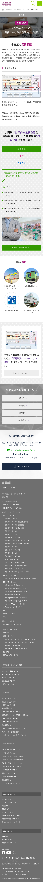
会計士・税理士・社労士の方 (12, 763)
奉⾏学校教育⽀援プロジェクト (14, 728)
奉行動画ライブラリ (9, 681)
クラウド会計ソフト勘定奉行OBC (13, 9)
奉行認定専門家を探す (11, 718)
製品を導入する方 (8, 708)
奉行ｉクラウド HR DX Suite (14, 568)
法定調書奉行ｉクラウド (12, 556)
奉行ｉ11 (6, 610)
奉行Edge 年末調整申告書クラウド (16, 601)
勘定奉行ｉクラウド (11, 518)
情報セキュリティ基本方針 (30, 863)
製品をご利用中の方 (9, 702)
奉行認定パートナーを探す (12, 711)
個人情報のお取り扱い (28, 858)
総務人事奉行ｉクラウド (12, 550)
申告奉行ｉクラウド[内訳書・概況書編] (17, 543)
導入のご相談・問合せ (11, 655)
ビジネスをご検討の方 (9, 753)
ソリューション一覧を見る (20, 247)
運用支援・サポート (10, 636)
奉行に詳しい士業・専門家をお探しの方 (15, 715)
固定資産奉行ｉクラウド (12, 537)
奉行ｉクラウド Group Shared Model (17, 572)
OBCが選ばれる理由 (10, 629)
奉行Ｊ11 (6, 617)
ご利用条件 (15, 858)
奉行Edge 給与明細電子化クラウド (16, 597)
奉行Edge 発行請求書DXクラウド (15, 585)
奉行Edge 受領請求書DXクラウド (15, 588)
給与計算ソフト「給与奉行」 (13, 508)
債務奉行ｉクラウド (11, 534)
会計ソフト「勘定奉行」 (11, 504)
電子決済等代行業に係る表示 (11, 863)
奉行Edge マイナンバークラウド (15, 604)
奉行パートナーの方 (9, 773)
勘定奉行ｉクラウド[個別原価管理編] (16, 522)
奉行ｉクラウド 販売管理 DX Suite (16, 565)
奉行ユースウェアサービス (13, 645)
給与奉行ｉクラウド (11, 553)
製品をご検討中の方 (9, 698)
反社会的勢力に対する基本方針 (12, 868)
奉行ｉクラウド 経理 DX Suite (14, 562)
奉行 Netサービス (9, 705)
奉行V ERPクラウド (10, 575)
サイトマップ (6, 858)
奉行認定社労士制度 (10, 769)
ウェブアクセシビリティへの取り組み (14, 874)
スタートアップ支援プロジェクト (14, 735)
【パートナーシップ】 (9, 743)
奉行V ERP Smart (9, 613)
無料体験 (6, 652)
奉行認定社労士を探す (11, 721)
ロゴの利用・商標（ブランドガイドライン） (16, 871)
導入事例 (6, 632)
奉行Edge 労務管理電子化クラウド (16, 591)
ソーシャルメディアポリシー (11, 861)
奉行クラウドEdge (9, 582)
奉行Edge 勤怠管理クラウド (14, 594)
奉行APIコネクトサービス (12, 624)
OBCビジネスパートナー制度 (13, 756)
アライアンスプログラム (11, 783)
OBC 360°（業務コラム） (10, 671)
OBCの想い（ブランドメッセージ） (14, 494)
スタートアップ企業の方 (10, 732)
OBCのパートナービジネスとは (12, 749)
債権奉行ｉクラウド (11, 531)
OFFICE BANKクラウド (12, 559)
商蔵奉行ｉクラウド (11, 547)
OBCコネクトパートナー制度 (13, 759)
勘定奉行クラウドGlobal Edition (15, 528)
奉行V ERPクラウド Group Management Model (20, 578)
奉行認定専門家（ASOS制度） (13, 766)
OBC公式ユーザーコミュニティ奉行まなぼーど (20, 642)
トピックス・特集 (8, 684)
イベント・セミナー (9, 677)
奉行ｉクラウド (8, 515)
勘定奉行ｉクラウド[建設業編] (14, 525)
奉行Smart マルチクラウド (12, 607)
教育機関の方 (6, 725)
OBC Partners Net (9, 776)
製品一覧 (5, 497)
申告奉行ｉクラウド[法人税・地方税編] (17, 540)
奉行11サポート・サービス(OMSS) (16, 648)
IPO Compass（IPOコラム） (12, 674)
